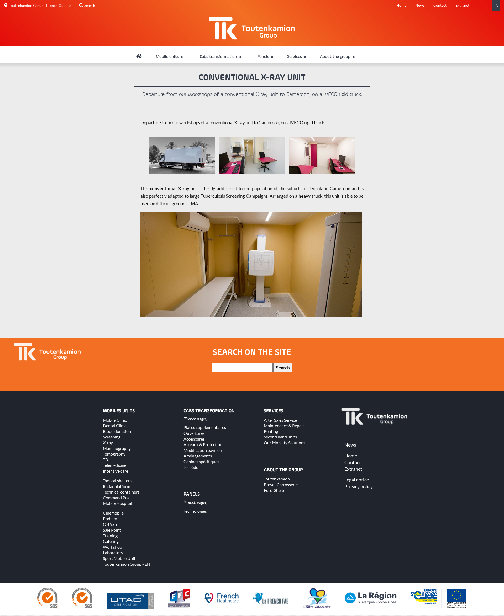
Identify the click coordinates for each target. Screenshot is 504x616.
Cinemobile (113, 512)
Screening (111, 436)
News (419, 5)
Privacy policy (358, 486)
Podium (110, 518)
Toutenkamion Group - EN (126, 563)
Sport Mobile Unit (119, 558)
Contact (440, 5)
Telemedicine (114, 465)
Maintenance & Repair (284, 425)
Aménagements (197, 455)
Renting (271, 431)
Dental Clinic (114, 425)
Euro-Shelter (275, 490)
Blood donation (117, 431)
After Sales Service (280, 419)
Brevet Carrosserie (281, 484)
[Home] (139, 57)
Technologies (195, 510)
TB (105, 459)
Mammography (117, 448)
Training (110, 535)
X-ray (108, 442)
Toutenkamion (277, 478)
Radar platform (116, 486)
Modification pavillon (202, 450)
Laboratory (113, 552)
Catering (111, 541)
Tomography (114, 453)
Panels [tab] (263, 57)
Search (89, 5)
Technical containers (121, 491)
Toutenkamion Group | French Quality (40, 5)
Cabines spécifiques (201, 461)
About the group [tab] (335, 57)
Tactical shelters (117, 480)
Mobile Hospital (117, 503)
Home (401, 5)
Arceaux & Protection (202, 444)
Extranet (462, 5)
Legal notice (356, 480)
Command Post (117, 497)
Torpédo (190, 467)
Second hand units (280, 436)
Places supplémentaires (204, 427)
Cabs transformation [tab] (219, 57)
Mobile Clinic (115, 419)
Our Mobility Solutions (284, 442)
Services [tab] (295, 57)
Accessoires (194, 438)
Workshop (112, 546)
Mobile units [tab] (168, 57)
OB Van (110, 524)
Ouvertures (193, 433)
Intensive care (115, 470)
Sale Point (112, 529)
